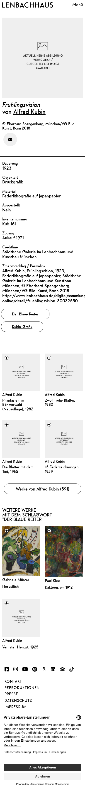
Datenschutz (18, 701)
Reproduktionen (22, 688)
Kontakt (13, 681)
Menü (77, 4)
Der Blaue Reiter (25, 314)
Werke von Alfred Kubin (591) (42, 488)
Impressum (16, 707)
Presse (11, 694)
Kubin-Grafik (22, 326)
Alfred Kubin (29, 111)
